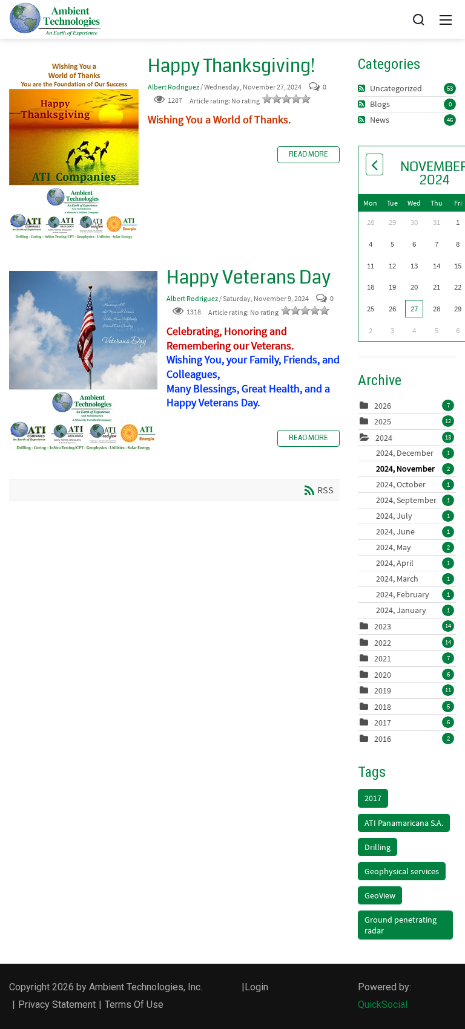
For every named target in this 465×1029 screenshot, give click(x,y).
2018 (382, 706)
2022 (382, 642)
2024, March (413, 578)
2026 (382, 405)
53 (450, 88)
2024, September (413, 500)
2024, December (413, 452)
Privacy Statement (57, 1004)
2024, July (413, 515)
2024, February (413, 594)
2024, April (413, 562)
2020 (382, 674)
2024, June (413, 531)
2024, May (413, 547)
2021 (382, 658)
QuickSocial (382, 1004)
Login (256, 987)
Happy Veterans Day (83, 361)
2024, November (413, 468)
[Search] (418, 19)
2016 (382, 738)
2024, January (413, 610)
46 (450, 119)
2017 (382, 722)
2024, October (413, 484)
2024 (383, 437)
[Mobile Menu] (445, 19)
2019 (382, 690)
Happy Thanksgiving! (74, 150)
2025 (382, 421)
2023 (382, 626)
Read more (308, 154)
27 (414, 309)
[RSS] (363, 88)
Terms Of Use (134, 1004)
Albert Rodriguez (173, 86)
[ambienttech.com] (55, 18)
